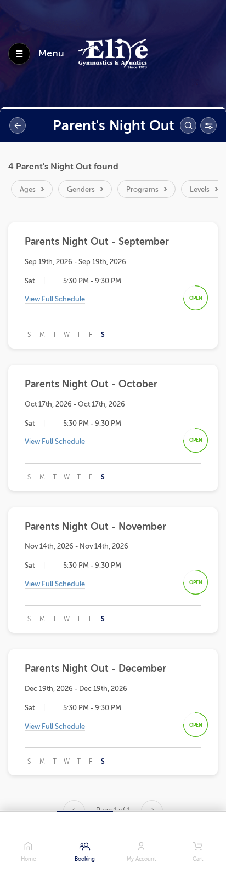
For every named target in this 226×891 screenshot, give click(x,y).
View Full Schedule (55, 299)
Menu (51, 53)
